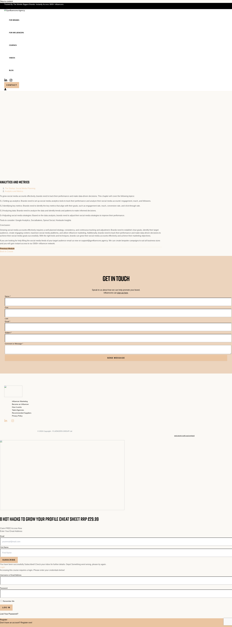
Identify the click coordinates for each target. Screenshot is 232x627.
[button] (11, 85)
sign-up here (122, 293)
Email (7, 321)
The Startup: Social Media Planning (20, 188)
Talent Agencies (18, 410)
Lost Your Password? (9, 614)
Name (8, 296)
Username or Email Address (10, 575)
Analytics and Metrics (14, 191)
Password (3, 588)
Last (6, 318)
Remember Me (8, 601)
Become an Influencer (20, 404)
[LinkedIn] (5, 81)
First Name (4, 547)
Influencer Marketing (20, 401)
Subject (8, 333)
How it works (17, 407)
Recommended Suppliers (21, 413)
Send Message (116, 358)
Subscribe (8, 560)
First (6, 307)
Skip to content (6, 1)
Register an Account (8, 625)
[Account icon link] (5, 89)
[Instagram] (10, 81)
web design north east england (184, 436)
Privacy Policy (17, 416)
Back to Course (6, 251)
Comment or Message (14, 344)
